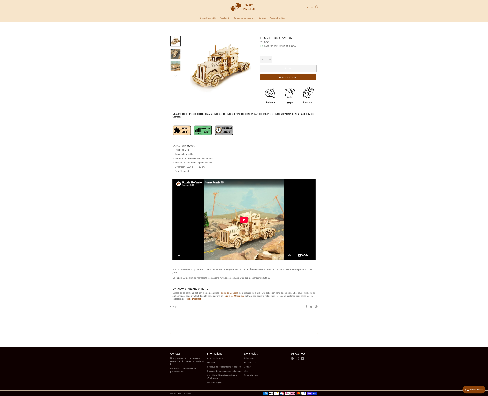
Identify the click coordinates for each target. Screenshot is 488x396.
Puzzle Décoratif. (193, 299)
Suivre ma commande (244, 18)
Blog (246, 371)
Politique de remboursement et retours (224, 371)
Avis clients (249, 358)
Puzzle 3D (224, 18)
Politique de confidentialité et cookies (224, 367)
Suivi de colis (250, 363)
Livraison (211, 363)
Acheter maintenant (288, 77)
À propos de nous (215, 358)
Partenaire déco (277, 18)
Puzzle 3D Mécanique (234, 296)
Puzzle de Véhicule (229, 293)
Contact (262, 18)
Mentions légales (215, 382)
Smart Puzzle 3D (208, 18)
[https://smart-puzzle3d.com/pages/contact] (181, 368)
